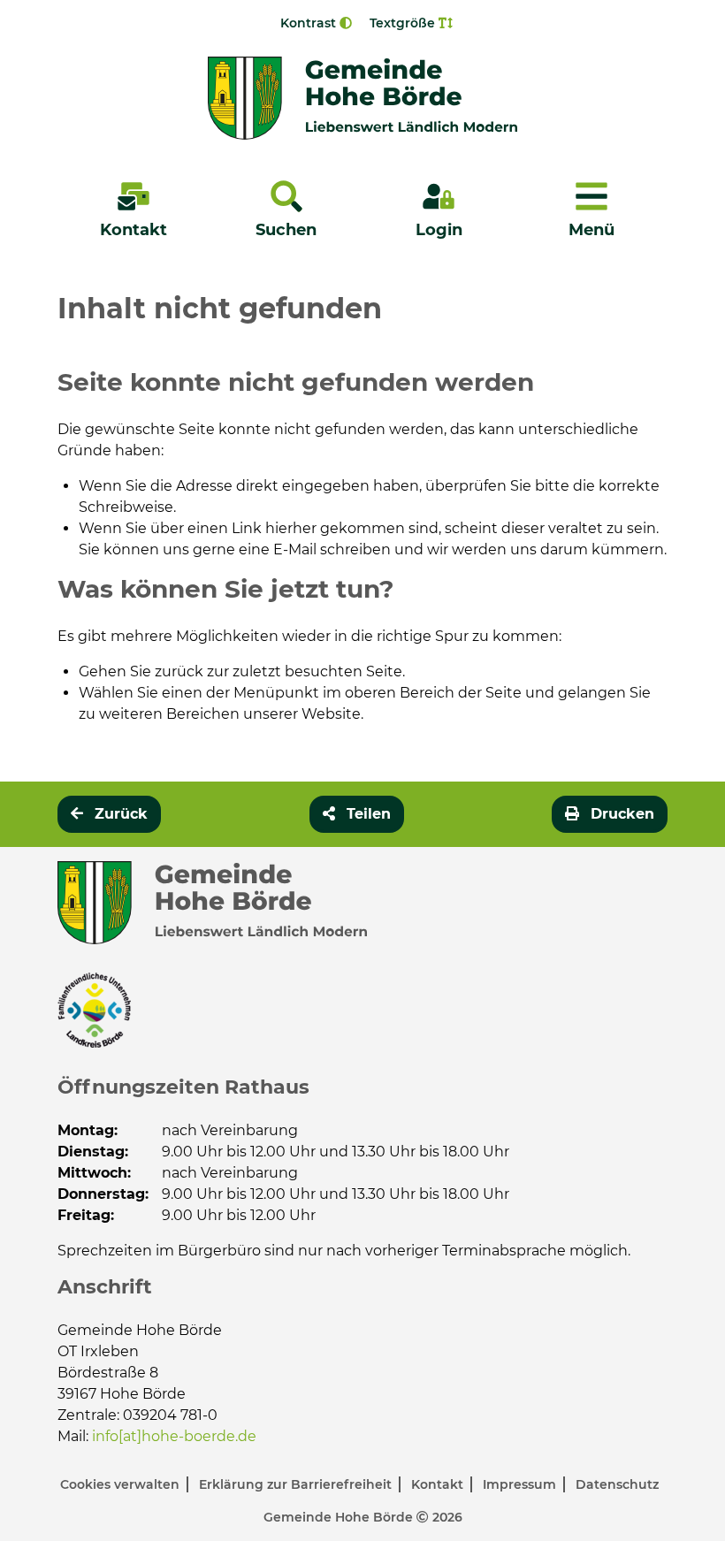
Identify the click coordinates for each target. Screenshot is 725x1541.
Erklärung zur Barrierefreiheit (297, 1484)
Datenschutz (617, 1484)
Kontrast (310, 23)
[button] (356, 814)
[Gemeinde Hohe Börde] (362, 98)
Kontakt (439, 1484)
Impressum (521, 1484)
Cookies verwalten (121, 1484)
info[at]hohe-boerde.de (174, 1436)
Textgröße (404, 23)
